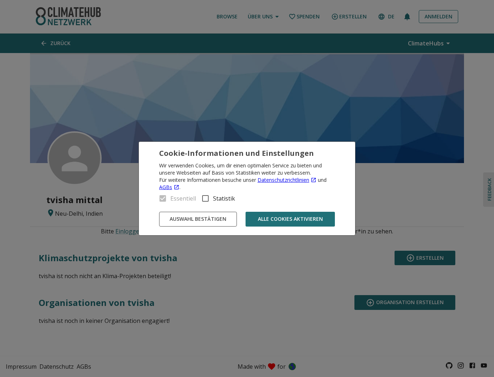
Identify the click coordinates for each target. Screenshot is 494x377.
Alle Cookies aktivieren (290, 218)
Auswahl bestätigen (198, 218)
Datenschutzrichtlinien (283, 179)
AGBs (165, 187)
